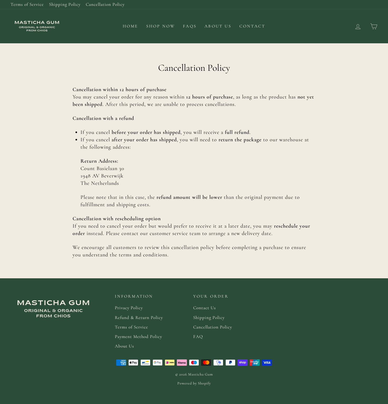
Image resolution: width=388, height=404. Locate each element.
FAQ (198, 336)
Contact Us (204, 308)
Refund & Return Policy (139, 317)
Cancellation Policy (105, 4)
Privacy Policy (129, 308)
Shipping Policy (65, 4)
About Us (218, 26)
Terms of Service (27, 4)
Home (130, 26)
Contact (252, 26)
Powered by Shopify (194, 383)
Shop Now (160, 26)
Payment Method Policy (138, 336)
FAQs (190, 26)
